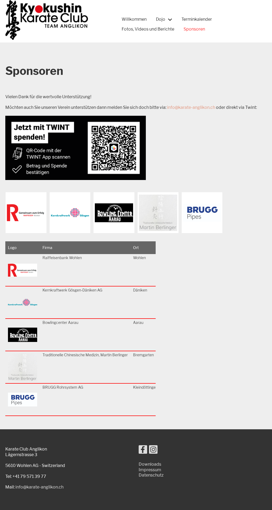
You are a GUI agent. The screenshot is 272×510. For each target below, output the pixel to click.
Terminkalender (196, 19)
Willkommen (134, 19)
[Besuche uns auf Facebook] (143, 450)
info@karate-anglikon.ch (191, 107)
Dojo (160, 19)
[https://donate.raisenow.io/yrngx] (75, 178)
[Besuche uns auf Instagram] (153, 450)
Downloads (150, 464)
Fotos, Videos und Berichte (148, 29)
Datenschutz (151, 475)
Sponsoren (194, 29)
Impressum (150, 469)
